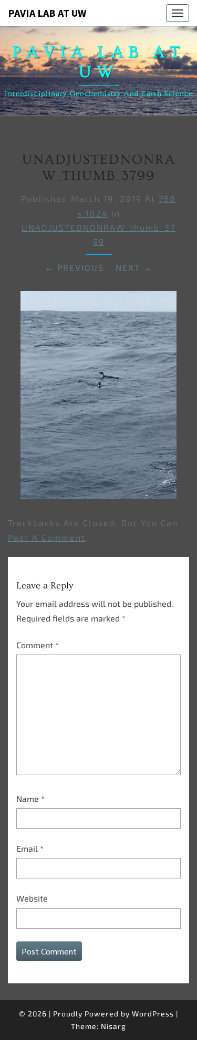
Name (30, 798)
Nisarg (113, 1026)
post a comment (47, 537)
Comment (37, 645)
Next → (134, 267)
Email (30, 848)
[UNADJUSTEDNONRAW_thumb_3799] (98, 398)
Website (32, 898)
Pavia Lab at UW (47, 12)
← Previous (74, 267)
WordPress (153, 1013)
